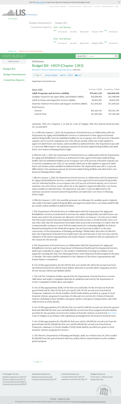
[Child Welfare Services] (40, 75)
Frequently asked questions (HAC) (43, 379)
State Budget (13, 19)
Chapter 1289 (97, 31)
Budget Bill (61, 22)
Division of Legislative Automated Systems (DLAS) (89, 402)
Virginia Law (12, 51)
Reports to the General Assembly (30, 51)
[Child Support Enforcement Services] (34, 75)
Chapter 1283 (97, 43)
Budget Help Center (97, 379)
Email (79, 75)
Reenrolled (84, 31)
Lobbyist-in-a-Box (64, 399)
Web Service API (107, 377)
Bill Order (36, 70)
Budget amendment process (41, 377)
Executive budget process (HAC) (13, 379)
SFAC (80, 377)
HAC (76, 377)
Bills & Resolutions (31, 15)
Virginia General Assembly (57, 6)
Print (64, 75)
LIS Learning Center (75, 6)
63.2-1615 (112, 313)
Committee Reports (41, 27)
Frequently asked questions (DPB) (13, 384)
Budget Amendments (40, 22)
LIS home (97, 6)
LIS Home (53, 399)
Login (117, 6)
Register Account (107, 6)
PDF (71, 75)
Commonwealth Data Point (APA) (13, 382)
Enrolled (73, 31)
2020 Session (13, 61)
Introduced (62, 31)
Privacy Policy (87, 6)
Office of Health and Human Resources (56, 70)
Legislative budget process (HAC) (13, 377)
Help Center (40, 2)
